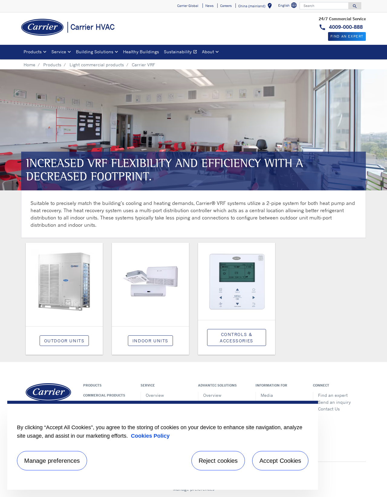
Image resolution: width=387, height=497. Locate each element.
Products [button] (33, 51)
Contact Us (329, 408)
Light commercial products (97, 64)
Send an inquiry (334, 402)
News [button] (209, 6)
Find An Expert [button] (346, 36)
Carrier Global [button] (187, 6)
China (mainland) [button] (256, 6)
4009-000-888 (345, 27)
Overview (155, 395)
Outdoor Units (64, 340)
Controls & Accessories (236, 337)
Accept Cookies (280, 460)
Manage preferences (52, 460)
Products (52, 64)
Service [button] (58, 51)
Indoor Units (150, 340)
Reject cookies (218, 460)
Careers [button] (226, 6)
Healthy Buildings (141, 51)
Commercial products (104, 395)
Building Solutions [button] (94, 51)
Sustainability (182, 52)
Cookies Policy (150, 436)
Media (267, 395)
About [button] (208, 51)
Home (29, 64)
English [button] (288, 6)
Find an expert (333, 395)
